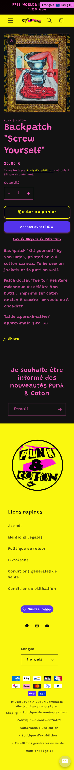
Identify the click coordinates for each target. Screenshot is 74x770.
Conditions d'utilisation (32, 589)
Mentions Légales (25, 538)
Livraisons (18, 560)
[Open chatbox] (65, 761)
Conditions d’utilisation (39, 728)
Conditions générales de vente (32, 574)
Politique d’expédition (39, 735)
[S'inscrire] (60, 409)
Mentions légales (39, 751)
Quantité (12, 183)
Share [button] (13, 339)
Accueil (15, 526)
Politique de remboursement (45, 712)
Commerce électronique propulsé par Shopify (34, 708)
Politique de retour (27, 549)
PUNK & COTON (35, 702)
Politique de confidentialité (39, 720)
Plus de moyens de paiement (37, 238)
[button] (10, 20)
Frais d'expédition (40, 170)
